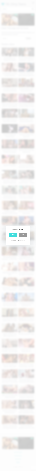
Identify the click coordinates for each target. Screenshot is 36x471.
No (23, 235)
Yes (13, 235)
